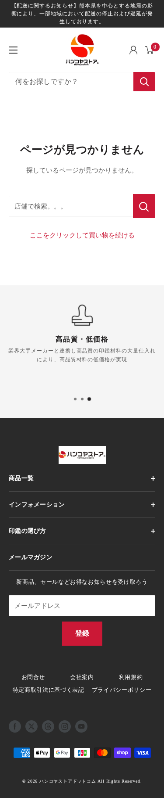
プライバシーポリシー (122, 690)
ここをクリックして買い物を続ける (82, 235)
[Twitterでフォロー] (31, 726)
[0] (150, 50)
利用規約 (131, 677)
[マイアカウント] (133, 50)
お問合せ (33, 677)
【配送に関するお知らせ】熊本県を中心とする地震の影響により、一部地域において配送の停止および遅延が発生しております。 (82, 14)
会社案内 (82, 677)
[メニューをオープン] (13, 50)
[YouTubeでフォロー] (81, 726)
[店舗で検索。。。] (144, 206)
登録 (82, 633)
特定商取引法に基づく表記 (48, 690)
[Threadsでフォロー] (48, 726)
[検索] (144, 81)
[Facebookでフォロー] (15, 726)
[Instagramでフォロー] (65, 726)
